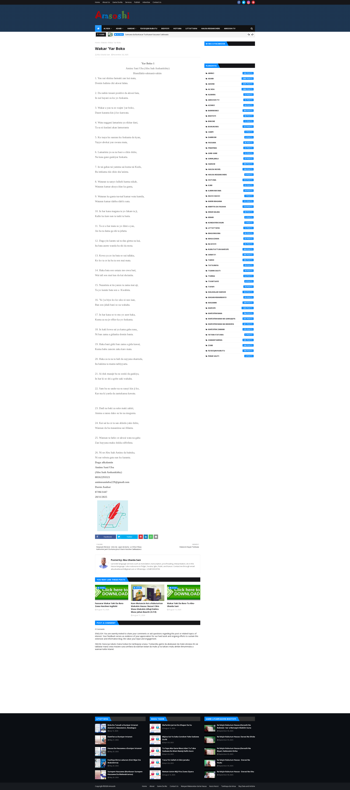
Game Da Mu (117, 2)
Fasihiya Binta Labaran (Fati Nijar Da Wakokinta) (124, 761)
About (152, 786)
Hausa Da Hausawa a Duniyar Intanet (125, 748)
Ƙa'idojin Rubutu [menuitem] (148, 28)
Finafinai (227, 148)
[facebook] (239, 2)
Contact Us (157, 2)
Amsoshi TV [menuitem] (229, 28)
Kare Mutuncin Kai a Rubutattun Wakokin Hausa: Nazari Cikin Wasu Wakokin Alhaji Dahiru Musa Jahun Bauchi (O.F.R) (147, 607)
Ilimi (227, 185)
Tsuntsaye (227, 281)
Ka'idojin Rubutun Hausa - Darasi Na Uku (235, 771)
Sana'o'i (227, 254)
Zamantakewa (227, 340)
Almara (227, 94)
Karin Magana (227, 201)
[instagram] (248, 2)
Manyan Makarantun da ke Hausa (194, 786)
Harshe (227, 164)
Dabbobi (227, 137)
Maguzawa (227, 238)
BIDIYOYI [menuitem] (165, 28)
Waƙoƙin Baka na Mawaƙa (227, 324)
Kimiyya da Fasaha (227, 206)
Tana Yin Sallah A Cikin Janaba (175, 760)
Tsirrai (227, 276)
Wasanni (227, 302)
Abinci (227, 73)
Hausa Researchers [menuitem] (210, 28)
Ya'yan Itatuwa (227, 334)
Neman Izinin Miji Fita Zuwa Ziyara (178, 771)
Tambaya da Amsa (228, 786)
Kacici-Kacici (227, 196)
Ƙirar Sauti (227, 356)
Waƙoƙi (104, 42)
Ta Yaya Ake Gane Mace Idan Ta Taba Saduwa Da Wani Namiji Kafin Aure (179, 749)
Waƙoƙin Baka (227, 313)
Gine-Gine (227, 153)
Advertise (146, 2)
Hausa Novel (227, 169)
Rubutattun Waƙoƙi (227, 249)
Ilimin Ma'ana (227, 190)
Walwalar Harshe (227, 292)
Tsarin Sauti (227, 270)
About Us (106, 2)
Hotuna (227, 180)
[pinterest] (253, 2)
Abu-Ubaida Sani (103, 54)
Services (128, 2)
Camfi (227, 132)
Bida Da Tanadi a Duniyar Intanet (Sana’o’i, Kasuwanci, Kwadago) (123, 726)
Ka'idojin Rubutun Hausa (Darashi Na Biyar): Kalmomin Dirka (234, 749)
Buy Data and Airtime (247, 786)
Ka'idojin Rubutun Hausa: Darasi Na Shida (236, 736)
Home (97, 2)
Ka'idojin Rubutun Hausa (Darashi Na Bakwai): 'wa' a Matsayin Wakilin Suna (234, 726)
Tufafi (227, 286)
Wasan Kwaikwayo (227, 297)
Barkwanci (227, 110)
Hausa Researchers (227, 174)
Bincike (227, 121)
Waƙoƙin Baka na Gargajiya (227, 318)
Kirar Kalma (227, 212)
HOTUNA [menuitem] (177, 28)
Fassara (227, 142)
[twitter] (243, 2)
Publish (137, 2)
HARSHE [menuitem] (131, 28)
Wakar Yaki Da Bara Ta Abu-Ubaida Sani (181, 604)
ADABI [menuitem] (119, 28)
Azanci (227, 105)
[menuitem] (98, 28)
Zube (227, 345)
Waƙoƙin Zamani (227, 329)
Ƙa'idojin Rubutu (227, 350)
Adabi (227, 78)
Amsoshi (112, 786)
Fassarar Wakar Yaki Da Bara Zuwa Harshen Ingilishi (109, 604)
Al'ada (227, 89)
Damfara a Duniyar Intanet (120, 736)
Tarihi (227, 260)
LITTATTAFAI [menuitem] (191, 28)
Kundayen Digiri (227, 222)
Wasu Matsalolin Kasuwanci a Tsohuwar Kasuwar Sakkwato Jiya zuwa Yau (156, 34)
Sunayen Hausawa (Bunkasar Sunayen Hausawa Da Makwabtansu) (125, 772)
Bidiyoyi (227, 116)
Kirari (227, 217)
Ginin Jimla (227, 158)
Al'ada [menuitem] (107, 28)
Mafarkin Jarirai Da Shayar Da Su (177, 725)
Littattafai (227, 228)
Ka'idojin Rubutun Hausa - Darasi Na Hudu (233, 761)
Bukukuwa (227, 126)
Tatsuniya (227, 265)
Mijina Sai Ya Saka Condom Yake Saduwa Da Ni (180, 738)
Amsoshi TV (227, 100)
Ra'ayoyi (227, 244)
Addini (227, 84)
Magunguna (227, 233)
